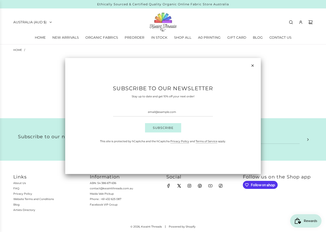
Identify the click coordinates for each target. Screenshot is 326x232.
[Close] (252, 65)
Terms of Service (206, 141)
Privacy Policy (179, 141)
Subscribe (163, 128)
